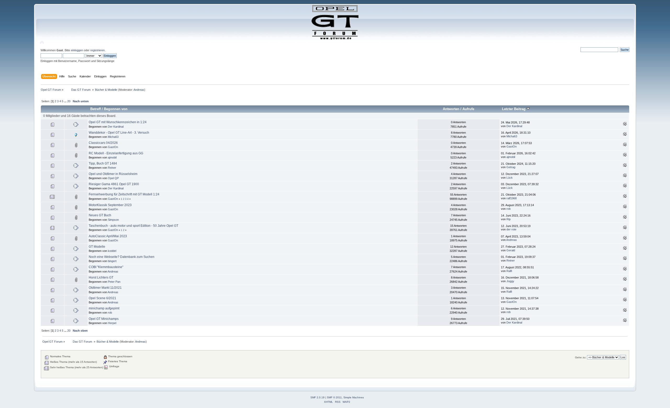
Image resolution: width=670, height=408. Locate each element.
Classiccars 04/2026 (103, 143)
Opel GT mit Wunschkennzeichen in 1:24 (118, 122)
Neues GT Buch (100, 215)
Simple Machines (353, 397)
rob (508, 208)
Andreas (138, 89)
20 (68, 101)
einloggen (77, 50)
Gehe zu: (580, 357)
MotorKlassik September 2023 (110, 205)
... (65, 101)
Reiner (112, 167)
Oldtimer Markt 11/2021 (105, 288)
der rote (511, 229)
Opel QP (113, 178)
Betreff (95, 109)
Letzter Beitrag (514, 109)
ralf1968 (511, 198)
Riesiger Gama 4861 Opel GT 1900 (114, 184)
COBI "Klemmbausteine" (106, 267)
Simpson (113, 219)
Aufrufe (468, 109)
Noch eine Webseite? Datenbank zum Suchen (121, 257)
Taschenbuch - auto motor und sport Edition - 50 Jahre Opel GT (133, 226)
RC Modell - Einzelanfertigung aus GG (116, 153)
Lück (509, 177)
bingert (112, 261)
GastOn (113, 147)
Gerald (510, 250)
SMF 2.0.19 (317, 397)
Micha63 (113, 136)
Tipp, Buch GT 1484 (103, 163)
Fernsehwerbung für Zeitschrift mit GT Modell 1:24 (124, 194)
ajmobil (112, 157)
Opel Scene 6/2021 (102, 298)
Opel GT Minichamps (104, 319)
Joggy (510, 281)
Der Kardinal (116, 126)
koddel (112, 250)
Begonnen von (115, 109)
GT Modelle (97, 246)
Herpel (112, 323)
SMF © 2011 (334, 397)
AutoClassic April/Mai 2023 (108, 236)
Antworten (451, 109)
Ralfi (509, 271)
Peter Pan (114, 281)
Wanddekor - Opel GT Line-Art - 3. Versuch (119, 132)
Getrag (510, 167)
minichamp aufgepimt (104, 308)
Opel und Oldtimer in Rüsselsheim (113, 174)
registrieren (97, 50)
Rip (508, 219)
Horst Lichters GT (101, 277)
